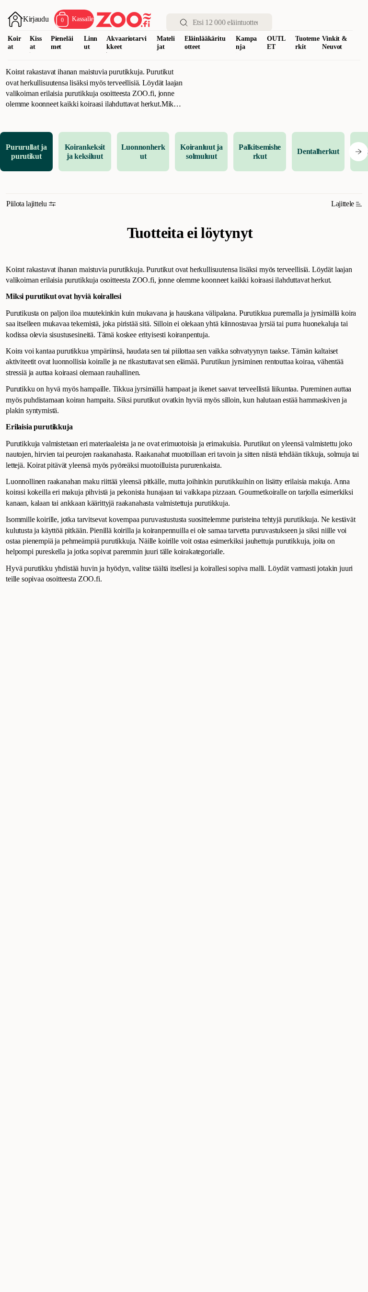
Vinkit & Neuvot (334, 42)
